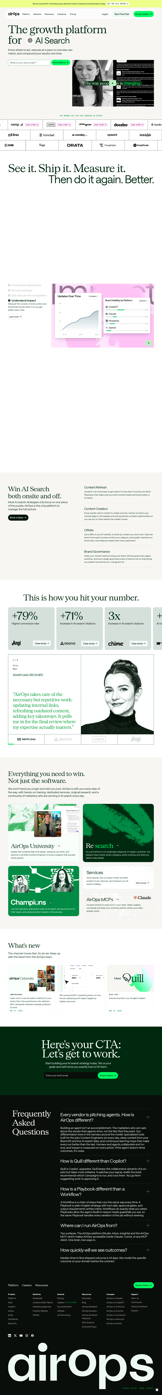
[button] (105, 1117)
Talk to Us (135, 1298)
